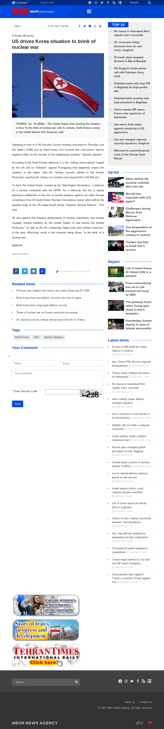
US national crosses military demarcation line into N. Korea (50, 319)
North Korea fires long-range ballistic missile (41, 305)
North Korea (22, 337)
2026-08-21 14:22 (123, 407)
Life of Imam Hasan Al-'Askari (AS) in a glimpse (139, 272)
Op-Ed (113, 172)
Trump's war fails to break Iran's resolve (137, 246)
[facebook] (137, 681)
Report (114, 262)
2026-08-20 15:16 (123, 567)
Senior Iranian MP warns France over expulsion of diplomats (129, 113)
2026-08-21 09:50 (142, 466)
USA (36, 337)
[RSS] (143, 681)
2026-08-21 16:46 (140, 377)
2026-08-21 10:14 (123, 455)
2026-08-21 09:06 (123, 496)
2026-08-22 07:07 (140, 366)
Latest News (118, 340)
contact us (146, 701)
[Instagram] (126, 681)
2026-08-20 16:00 (138, 552)
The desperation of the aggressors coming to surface (139, 231)
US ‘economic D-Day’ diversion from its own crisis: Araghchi (128, 46)
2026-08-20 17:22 (123, 526)
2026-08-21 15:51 (123, 392)
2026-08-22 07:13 (123, 354)
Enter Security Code (24, 391)
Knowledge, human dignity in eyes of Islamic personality (139, 324)
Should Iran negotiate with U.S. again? (138, 197)
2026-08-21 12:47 (136, 429)
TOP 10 (118, 25)
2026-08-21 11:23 (141, 440)
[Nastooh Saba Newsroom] (138, 723)
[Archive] (149, 681)
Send (18, 403)
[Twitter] (131, 681)
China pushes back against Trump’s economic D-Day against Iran (131, 578)
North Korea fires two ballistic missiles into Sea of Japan (49, 297)
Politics (17, 26)
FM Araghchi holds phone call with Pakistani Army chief (130, 72)
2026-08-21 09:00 (123, 511)
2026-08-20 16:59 (123, 541)
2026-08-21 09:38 (123, 481)
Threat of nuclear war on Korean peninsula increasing (46, 312)
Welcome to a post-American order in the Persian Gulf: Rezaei (132, 154)
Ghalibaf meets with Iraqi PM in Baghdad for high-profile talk (132, 87)
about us (130, 701)
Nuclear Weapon (53, 337)
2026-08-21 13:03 (141, 418)
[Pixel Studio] (148, 723)
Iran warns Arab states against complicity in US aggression (129, 128)
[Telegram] (120, 681)
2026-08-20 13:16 (129, 582)
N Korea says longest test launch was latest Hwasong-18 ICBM (53, 290)
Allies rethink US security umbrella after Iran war (137, 182)
